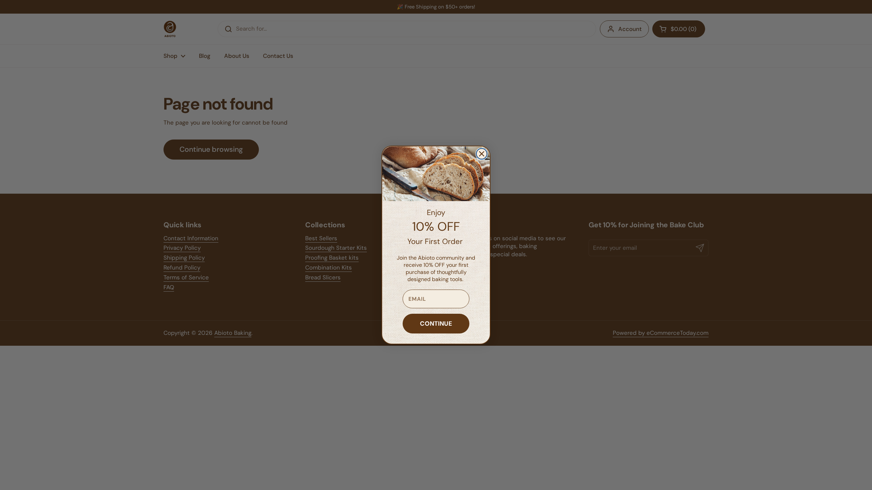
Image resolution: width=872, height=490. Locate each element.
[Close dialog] (481, 153)
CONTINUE (436, 323)
